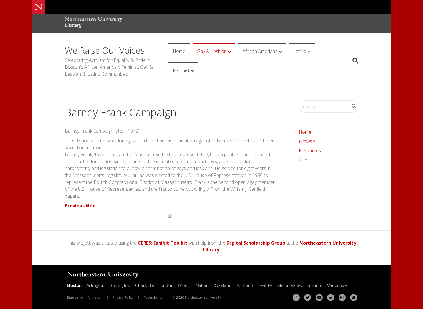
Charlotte (144, 285)
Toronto (315, 285)
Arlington (95, 285)
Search (354, 106)
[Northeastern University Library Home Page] (93, 23)
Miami (184, 285)
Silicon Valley (289, 285)
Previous (75, 206)
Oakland (223, 285)
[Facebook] (296, 297)
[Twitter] (307, 297)
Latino (299, 51)
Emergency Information (84, 297)
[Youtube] (319, 297)
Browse (307, 141)
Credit (305, 160)
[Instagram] (342, 297)
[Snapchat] (353, 297)
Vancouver (337, 285)
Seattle (265, 285)
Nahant (202, 285)
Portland (244, 285)
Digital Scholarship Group (255, 243)
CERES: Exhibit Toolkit (162, 243)
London (166, 285)
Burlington (119, 285)
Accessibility (153, 297)
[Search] (353, 60)
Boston (74, 285)
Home (179, 51)
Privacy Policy (123, 297)
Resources (310, 150)
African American (260, 51)
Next (91, 206)
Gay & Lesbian (212, 51)
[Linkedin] (330, 297)
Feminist (181, 70)
